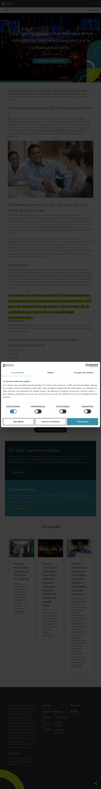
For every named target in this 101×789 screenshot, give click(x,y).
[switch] (38, 411)
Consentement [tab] (17, 373)
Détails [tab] (50, 373)
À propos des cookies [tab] (83, 373)
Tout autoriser (83, 422)
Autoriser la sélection (50, 422)
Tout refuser (18, 422)
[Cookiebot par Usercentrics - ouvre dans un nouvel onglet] (87, 365)
